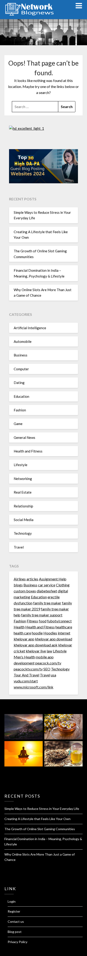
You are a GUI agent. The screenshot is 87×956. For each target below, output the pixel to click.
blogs (18, 585)
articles (32, 579)
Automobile (23, 341)
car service (46, 585)
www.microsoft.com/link (33, 687)
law (49, 651)
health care (22, 633)
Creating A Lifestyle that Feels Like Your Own (37, 819)
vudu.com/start (26, 681)
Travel (19, 547)
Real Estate (23, 492)
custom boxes (25, 591)
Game (18, 424)
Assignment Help (52, 579)
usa (53, 675)
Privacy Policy (17, 942)
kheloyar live (36, 651)
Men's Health (24, 657)
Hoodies (50, 633)
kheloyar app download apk (36, 645)
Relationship (23, 506)
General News (24, 437)
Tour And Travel (26, 675)
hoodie (37, 633)
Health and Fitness (28, 451)
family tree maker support (41, 615)
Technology (23, 533)
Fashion (20, 410)
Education (21, 396)
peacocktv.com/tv (28, 669)
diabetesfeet (47, 591)
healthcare (63, 627)
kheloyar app (24, 639)
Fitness (32, 621)
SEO (46, 669)
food (42, 621)
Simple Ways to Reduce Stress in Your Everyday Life (41, 809)
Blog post (15, 932)
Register (14, 911)
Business (20, 355)
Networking (23, 478)
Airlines (20, 579)
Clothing (63, 585)
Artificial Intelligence (30, 328)
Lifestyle (20, 465)
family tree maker (47, 603)
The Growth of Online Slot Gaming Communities (39, 829)
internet (64, 633)
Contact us (16, 921)
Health (19, 627)
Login (12, 901)
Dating (19, 382)
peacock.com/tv (48, 663)
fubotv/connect (59, 621)
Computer (21, 369)
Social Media (23, 520)
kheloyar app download (53, 639)
